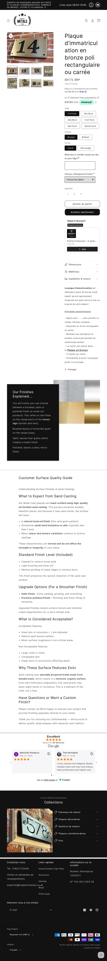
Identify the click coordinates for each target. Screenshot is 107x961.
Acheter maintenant (82, 212)
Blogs (41, 887)
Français (13, 950)
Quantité (69, 188)
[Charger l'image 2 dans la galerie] (24, 71)
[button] (8, 21)
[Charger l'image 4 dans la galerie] (48, 71)
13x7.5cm (89, 120)
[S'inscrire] (50, 910)
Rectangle (86, 148)
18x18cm (88, 113)
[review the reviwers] (48, 754)
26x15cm (72, 126)
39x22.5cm (90, 126)
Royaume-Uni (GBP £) (20, 934)
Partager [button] (72, 369)
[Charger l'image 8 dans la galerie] (48, 83)
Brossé (71, 137)
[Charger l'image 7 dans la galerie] (36, 83)
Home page (44, 894)
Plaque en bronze (77, 350)
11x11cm (72, 113)
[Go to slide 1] (51, 775)
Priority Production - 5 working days (82, 241)
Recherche (44, 875)
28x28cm (72, 120)
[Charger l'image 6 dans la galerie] (24, 83)
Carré (70, 148)
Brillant (85, 137)
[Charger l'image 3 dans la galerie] (36, 71)
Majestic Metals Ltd (73, 945)
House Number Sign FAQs (51, 868)
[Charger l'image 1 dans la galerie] (12, 71)
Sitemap (43, 881)
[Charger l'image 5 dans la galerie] (12, 83)
